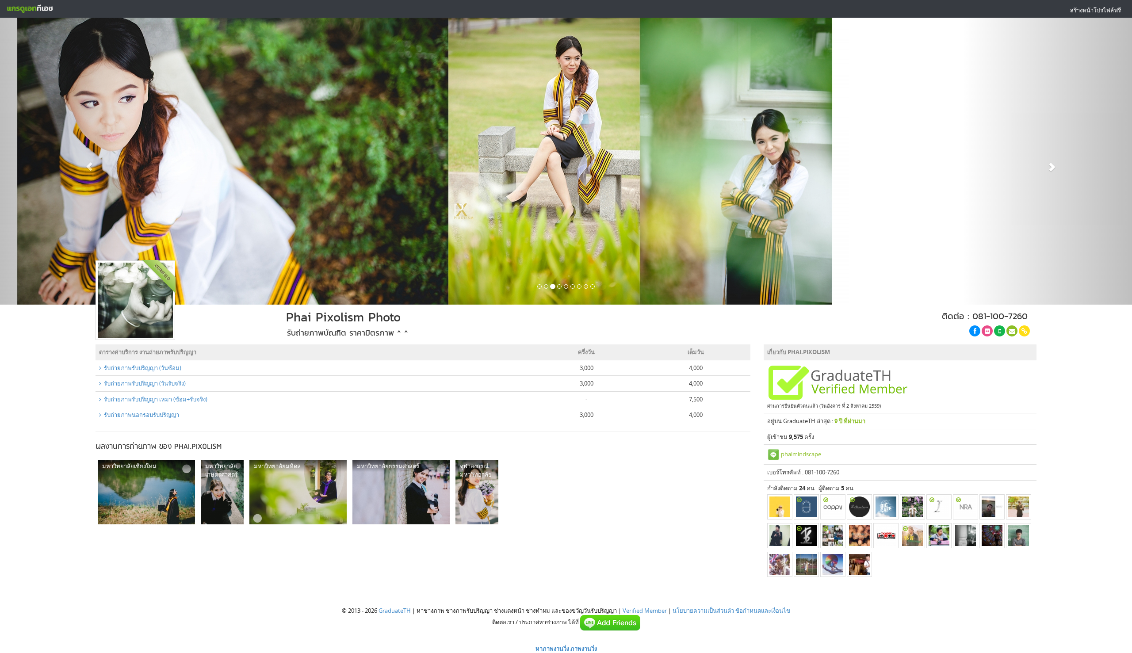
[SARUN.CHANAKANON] (859, 506)
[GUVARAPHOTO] (806, 564)
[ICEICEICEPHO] (939, 506)
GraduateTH (395, 611)
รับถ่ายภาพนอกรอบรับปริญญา (140, 415)
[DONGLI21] (832, 564)
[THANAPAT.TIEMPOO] (1018, 535)
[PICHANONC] (912, 506)
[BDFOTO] (939, 535)
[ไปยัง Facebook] (974, 330)
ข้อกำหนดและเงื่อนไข (762, 611)
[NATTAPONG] (779, 564)
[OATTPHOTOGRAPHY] (859, 564)
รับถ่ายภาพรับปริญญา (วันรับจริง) (143, 383)
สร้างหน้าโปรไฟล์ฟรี (1095, 10)
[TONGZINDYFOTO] (965, 535)
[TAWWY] (886, 535)
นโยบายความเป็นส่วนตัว (703, 611)
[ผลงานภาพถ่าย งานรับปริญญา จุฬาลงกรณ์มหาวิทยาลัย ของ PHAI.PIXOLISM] (476, 492)
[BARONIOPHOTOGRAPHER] (1018, 506)
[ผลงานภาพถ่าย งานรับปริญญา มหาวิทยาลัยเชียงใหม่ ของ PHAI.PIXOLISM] (146, 492)
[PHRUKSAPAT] (832, 506)
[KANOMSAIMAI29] (779, 535)
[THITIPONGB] (806, 535)
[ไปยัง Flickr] (987, 330)
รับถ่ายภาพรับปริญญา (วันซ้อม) (141, 368)
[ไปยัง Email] (1011, 330)
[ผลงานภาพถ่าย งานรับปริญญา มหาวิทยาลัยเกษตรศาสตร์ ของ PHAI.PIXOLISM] (222, 492)
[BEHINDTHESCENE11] (832, 535)
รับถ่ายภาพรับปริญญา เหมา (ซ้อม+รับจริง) (154, 399)
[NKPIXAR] (965, 506)
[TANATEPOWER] (992, 535)
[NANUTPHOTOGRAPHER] (912, 535)
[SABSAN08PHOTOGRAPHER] (992, 506)
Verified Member (645, 611)
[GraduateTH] (29, 9)
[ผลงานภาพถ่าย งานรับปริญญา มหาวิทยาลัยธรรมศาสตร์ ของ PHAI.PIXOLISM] (401, 492)
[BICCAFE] (886, 506)
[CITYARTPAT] (779, 506)
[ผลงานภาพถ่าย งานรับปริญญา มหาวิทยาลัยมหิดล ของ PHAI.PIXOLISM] (298, 492)
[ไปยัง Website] (1024, 330)
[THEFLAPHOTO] (806, 506)
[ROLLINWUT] (859, 535)
